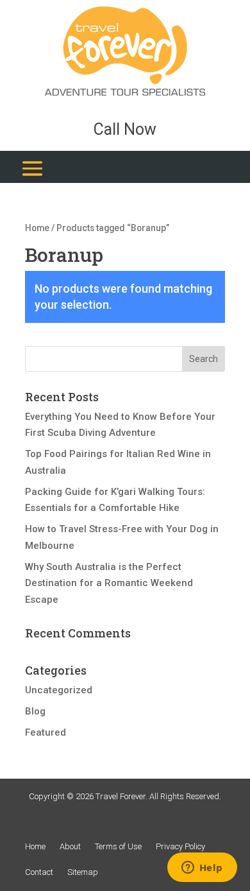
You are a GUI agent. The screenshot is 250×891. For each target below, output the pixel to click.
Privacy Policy (180, 846)
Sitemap (82, 872)
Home (37, 228)
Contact (39, 872)
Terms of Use (118, 846)
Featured (45, 732)
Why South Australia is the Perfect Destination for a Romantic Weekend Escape (109, 583)
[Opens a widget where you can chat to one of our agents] (202, 868)
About (70, 846)
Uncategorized (58, 690)
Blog (35, 711)
